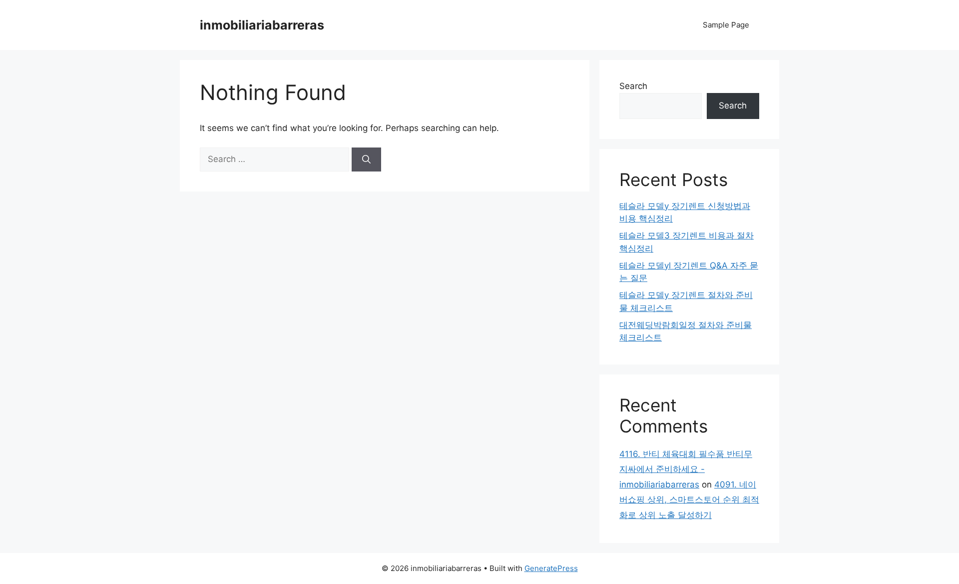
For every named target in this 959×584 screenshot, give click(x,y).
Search (633, 86)
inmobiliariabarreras (262, 25)
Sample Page (726, 25)
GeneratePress (551, 568)
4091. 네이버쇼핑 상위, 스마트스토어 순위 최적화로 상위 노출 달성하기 (689, 500)
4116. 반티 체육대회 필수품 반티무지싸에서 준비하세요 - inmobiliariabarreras (685, 469)
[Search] (366, 160)
